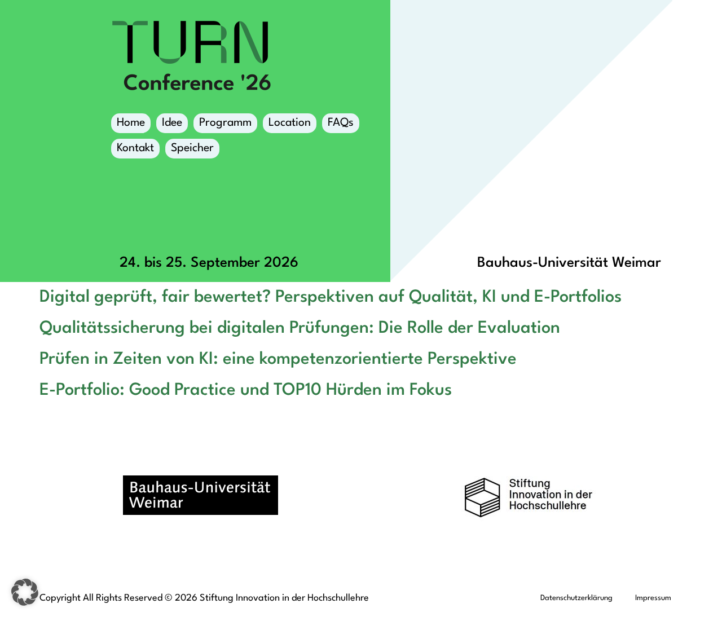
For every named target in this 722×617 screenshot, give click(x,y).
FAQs (341, 123)
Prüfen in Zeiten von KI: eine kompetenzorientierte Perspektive (278, 359)
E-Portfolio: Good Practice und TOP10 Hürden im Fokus (245, 390)
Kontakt (135, 148)
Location (289, 123)
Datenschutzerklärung (576, 598)
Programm (225, 123)
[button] (25, 592)
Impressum (653, 598)
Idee (172, 123)
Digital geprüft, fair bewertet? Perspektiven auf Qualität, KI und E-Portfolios (330, 297)
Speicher (192, 148)
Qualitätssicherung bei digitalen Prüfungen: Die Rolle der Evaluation (299, 328)
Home (131, 123)
